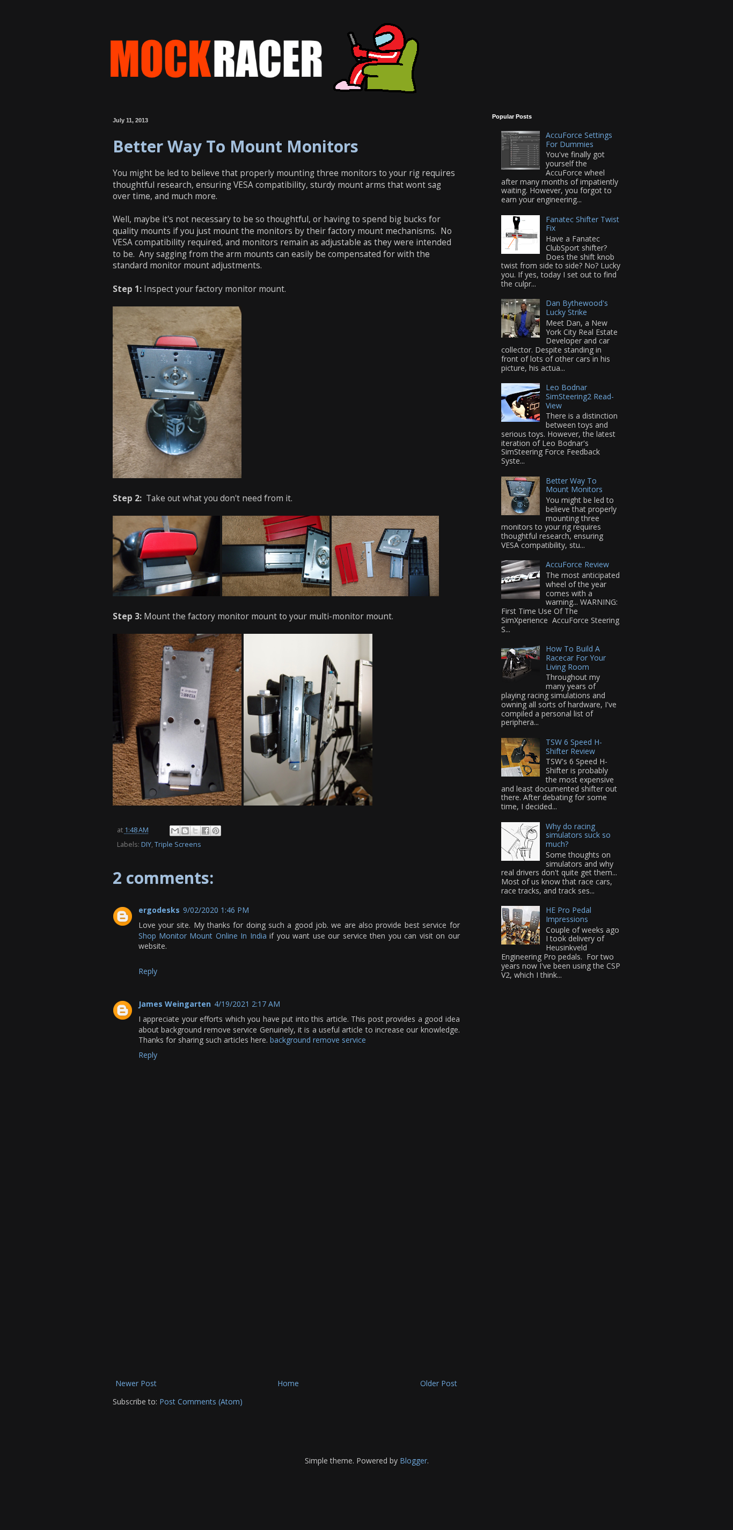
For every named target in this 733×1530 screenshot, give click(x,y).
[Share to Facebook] (205, 830)
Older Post (438, 1383)
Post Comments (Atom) (201, 1401)
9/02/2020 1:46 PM (216, 910)
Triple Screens (178, 844)
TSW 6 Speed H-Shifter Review (574, 746)
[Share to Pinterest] (215, 830)
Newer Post (136, 1383)
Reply (147, 971)
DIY (146, 844)
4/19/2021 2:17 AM (247, 1004)
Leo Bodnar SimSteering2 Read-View (580, 396)
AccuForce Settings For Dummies (579, 139)
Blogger (413, 1460)
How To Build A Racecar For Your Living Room (576, 657)
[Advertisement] (286, 1296)
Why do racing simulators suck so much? (578, 835)
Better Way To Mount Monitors (574, 485)
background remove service (318, 1040)
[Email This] (175, 830)
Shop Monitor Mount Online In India (202, 936)
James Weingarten (174, 1004)
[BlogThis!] (185, 830)
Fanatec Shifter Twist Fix (582, 223)
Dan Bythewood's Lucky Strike (577, 307)
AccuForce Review (577, 564)
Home (288, 1383)
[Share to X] (195, 830)
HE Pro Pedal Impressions (568, 914)
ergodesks (159, 910)
